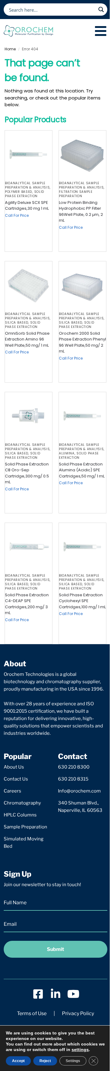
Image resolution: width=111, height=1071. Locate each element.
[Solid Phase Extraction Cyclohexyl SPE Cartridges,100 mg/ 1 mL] (82, 546)
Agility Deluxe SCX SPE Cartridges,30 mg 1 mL (27, 206)
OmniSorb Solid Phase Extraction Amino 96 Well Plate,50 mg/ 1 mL (27, 339)
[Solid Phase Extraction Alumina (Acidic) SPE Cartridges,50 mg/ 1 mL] (82, 415)
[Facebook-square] (38, 993)
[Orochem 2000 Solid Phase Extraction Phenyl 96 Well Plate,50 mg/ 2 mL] (82, 284)
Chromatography (22, 803)
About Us (14, 767)
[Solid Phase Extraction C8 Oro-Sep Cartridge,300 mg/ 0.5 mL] (28, 415)
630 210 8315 (73, 779)
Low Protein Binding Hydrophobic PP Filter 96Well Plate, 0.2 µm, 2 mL (81, 212)
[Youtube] (73, 993)
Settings (73, 1061)
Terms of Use (32, 1013)
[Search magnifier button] (101, 9)
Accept (18, 1061)
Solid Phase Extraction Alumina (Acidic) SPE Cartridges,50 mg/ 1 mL (82, 470)
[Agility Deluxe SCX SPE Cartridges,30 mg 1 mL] (28, 153)
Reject (45, 1061)
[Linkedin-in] (55, 993)
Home (10, 49)
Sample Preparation (25, 827)
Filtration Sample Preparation (75, 193)
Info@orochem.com (79, 791)
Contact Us (16, 779)
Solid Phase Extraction (24, 193)
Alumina (67, 453)
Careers (12, 791)
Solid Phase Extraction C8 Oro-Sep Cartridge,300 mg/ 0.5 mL (27, 473)
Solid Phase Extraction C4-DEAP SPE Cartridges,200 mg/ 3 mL (27, 604)
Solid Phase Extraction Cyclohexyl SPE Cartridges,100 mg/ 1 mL (82, 601)
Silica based (16, 322)
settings (80, 1049)
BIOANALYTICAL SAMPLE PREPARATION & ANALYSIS (27, 185)
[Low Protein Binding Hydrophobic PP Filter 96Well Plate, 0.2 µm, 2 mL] (82, 153)
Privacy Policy (78, 1013)
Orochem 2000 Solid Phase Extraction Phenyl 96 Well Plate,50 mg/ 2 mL (82, 342)
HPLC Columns (20, 815)
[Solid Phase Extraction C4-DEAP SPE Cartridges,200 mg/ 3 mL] (28, 546)
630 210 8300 (73, 767)
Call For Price (17, 215)
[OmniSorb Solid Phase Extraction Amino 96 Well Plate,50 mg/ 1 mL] (28, 284)
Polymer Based (18, 191)
